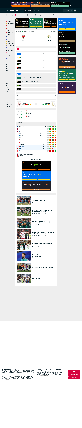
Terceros (7, 379)
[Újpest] (19, 129)
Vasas (21, 135)
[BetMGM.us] (19, 61)
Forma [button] (51, 124)
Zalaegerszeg (22, 150)
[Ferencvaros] (19, 148)
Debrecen (22, 144)
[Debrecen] (19, 144)
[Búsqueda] (64, 10)
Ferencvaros (49, 40)
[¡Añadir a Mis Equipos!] (19, 37)
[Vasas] (19, 135)
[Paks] (19, 137)
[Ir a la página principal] (13, 10)
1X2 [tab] (18, 49)
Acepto (74, 371)
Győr (21, 133)
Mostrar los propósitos (74, 377)
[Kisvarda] (19, 146)
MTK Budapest (23, 131)
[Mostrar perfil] (23, 36)
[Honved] (19, 142)
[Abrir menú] (75, 10)
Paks (21, 137)
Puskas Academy (23, 126)
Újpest (21, 128)
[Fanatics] (19, 68)
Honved (21, 142)
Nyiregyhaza (22, 139)
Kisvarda (23, 40)
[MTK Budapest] (19, 131)
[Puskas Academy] (19, 126)
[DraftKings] (19, 64)
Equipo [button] (20, 124)
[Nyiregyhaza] (19, 140)
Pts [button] (45, 124)
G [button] (40, 124)
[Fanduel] (19, 54)
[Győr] (19, 133)
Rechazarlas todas (74, 374)
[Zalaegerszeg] (19, 151)
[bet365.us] (19, 57)
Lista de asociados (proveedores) (42, 375)
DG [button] (43, 124)
